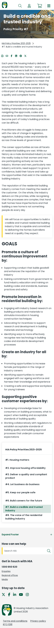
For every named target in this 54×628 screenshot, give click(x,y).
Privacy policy (38, 621)
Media (5, 579)
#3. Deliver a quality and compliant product (26, 476)
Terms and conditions (15, 621)
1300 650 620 (9, 566)
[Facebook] (10, 594)
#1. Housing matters (17, 460)
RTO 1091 (7, 624)
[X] (4, 594)
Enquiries (6, 571)
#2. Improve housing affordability (25, 468)
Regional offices (10, 575)
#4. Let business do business (22, 484)
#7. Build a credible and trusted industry (24, 508)
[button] (29, 6)
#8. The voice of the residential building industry (23, 516)
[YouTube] (22, 594)
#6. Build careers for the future (23, 500)
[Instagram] (28, 594)
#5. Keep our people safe (20, 492)
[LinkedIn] (15, 594)
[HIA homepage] (4, 5)
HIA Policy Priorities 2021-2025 (16, 43)
